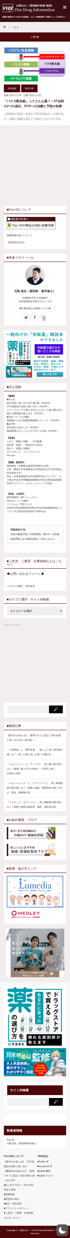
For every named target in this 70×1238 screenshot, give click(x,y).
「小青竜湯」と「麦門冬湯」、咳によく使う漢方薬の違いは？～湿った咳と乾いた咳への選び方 (35, 752)
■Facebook (42, 1166)
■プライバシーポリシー (16, 1208)
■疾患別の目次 (11, 1199)
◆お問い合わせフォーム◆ (25, 573)
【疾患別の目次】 (16, 242)
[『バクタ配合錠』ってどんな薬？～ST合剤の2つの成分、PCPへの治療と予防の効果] (35, 64)
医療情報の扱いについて (19, 235)
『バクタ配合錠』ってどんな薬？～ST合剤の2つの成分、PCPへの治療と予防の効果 (34, 103)
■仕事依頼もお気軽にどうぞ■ (35, 308)
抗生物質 (12, 88)
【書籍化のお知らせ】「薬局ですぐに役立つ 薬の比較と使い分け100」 (19, 1176)
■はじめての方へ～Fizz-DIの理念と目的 (19, 1187)
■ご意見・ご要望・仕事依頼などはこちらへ (18, 1215)
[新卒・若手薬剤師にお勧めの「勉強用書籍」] (35, 833)
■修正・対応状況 (13, 1203)
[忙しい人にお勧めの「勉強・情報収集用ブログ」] (35, 850)
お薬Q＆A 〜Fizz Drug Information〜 (37, 1230)
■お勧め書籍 (42, 1171)
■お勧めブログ (44, 1175)
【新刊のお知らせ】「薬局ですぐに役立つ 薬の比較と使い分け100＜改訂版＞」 (34, 737)
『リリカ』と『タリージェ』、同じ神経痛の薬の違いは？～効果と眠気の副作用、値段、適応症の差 (35, 804)
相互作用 (29, 88)
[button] (62, 1230)
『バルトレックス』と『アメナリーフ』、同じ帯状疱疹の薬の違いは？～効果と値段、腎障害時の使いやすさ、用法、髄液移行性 (35, 788)
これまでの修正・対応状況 (21, 586)
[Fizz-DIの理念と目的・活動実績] (35, 223)
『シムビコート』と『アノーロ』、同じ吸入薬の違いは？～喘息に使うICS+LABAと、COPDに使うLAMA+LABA (35, 769)
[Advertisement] (35, 165)
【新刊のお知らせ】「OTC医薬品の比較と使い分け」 (19, 1164)
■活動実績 (9, 1194)
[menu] (64, 7)
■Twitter (40, 1161)
